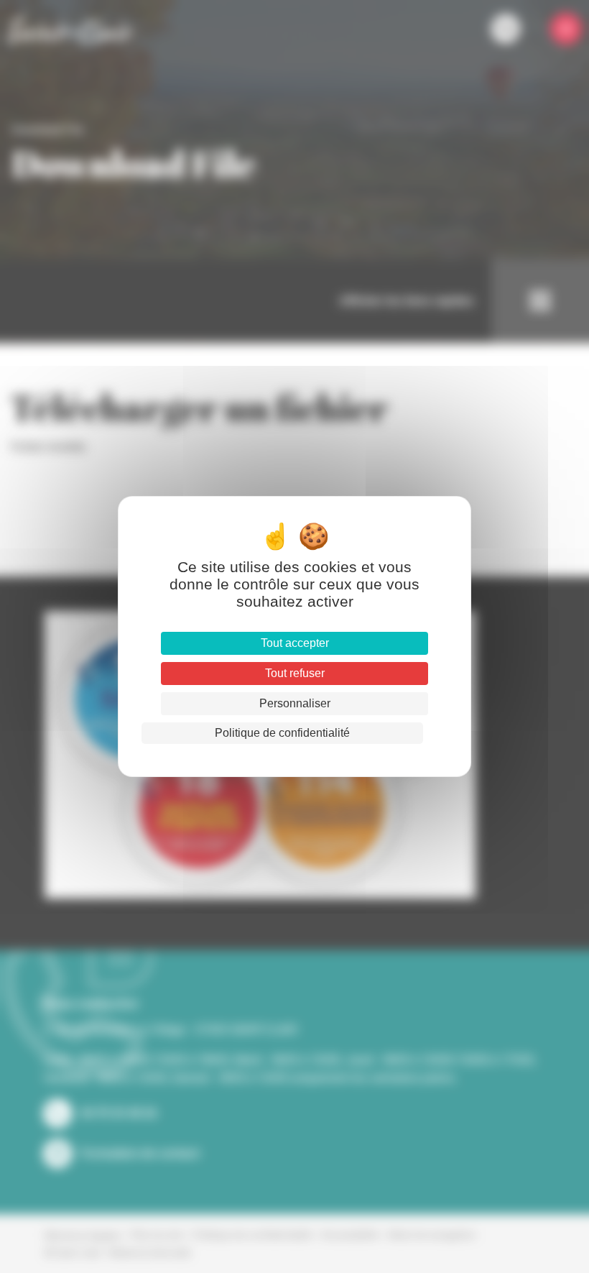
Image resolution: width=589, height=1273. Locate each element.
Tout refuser (295, 673)
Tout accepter (295, 643)
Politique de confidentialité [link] (282, 733)
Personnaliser (294, 703)
